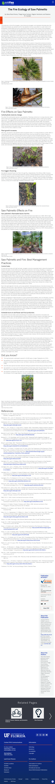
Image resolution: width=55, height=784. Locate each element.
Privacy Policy (44, 779)
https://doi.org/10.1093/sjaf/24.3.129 (21, 475)
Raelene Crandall (44, 600)
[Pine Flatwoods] (38, 713)
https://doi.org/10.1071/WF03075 (36, 430)
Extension (6, 772)
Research (6, 770)
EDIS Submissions (33, 765)
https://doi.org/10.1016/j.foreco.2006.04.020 (14, 464)
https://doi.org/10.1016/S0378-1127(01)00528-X (15, 446)
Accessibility (32, 751)
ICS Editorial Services (34, 768)
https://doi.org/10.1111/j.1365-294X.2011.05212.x (19, 564)
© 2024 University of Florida (10, 779)
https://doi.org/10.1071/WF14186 (20, 534)
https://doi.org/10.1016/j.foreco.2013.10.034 (28, 540)
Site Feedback (7, 753)
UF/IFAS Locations (9, 763)
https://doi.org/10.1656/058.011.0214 (33, 501)
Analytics (6, 781)
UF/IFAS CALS (7, 768)
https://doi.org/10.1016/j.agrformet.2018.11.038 (15, 517)
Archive (26, 779)
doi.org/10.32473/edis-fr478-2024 (46, 591)
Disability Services (35, 779)
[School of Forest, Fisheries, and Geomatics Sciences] (16, 713)
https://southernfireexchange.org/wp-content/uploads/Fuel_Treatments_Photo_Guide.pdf (24, 452)
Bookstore (31, 749)
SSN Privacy (13, 781)
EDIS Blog (31, 747)
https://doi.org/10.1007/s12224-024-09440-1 (34, 550)
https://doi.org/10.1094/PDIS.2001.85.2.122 (20, 481)
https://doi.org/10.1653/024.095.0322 (33, 485)
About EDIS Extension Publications (38, 770)
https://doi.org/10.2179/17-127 (14, 440)
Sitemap (20, 779)
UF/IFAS (6, 765)
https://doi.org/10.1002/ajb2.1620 (12, 490)
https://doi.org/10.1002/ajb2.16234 (12, 425)
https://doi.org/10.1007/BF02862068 (25, 434)
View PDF (46, 608)
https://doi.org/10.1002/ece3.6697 (12, 458)
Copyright (31, 753)
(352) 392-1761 (8, 754)
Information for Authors (35, 763)
